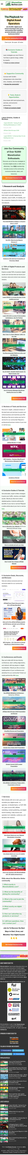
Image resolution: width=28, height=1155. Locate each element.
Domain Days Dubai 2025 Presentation (14, 747)
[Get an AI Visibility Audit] (14, 9)
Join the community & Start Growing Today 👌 (14, 38)
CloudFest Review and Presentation (14, 731)
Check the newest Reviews (18, 481)
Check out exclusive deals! (13, 108)
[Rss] (9, 1149)
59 (20, 1084)
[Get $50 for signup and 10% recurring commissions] (14, 956)
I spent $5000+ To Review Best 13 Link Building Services (18, 1118)
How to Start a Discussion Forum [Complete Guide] (18, 1081)
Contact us (16, 1152)
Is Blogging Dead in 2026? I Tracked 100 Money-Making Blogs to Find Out (18, 1126)
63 (18, 1072)
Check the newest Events (18, 788)
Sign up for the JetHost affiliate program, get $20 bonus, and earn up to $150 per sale (14, 624)
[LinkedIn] (13, 1149)
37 (17, 1098)
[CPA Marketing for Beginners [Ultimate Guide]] (4, 1089)
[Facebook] (10, 1149)
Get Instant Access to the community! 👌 (13, 178)
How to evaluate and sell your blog (14, 545)
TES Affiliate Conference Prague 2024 (13, 783)
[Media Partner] (14, 985)
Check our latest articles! (12, 63)
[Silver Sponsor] (14, 1039)
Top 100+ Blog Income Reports (14, 240)
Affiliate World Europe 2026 (11, 130)
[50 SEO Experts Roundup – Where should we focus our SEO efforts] (4, 1076)
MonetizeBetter (7, 1050)
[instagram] (15, 1149)
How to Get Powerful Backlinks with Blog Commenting (17, 1062)
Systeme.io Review (14, 477)
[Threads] (17, 1149)
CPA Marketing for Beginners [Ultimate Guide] (16, 1088)
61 (19, 1077)
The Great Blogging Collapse (11, 221)
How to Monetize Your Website (10, 526)
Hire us (22, 1152)
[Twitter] (12, 1149)
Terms (12, 1150)
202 (21, 1064)
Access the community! (12, 84)
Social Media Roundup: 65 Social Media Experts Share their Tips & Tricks (18, 1069)
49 (19, 1090)
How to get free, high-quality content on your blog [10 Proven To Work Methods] (17, 1095)
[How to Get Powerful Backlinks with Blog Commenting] (4, 1063)
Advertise (5, 1152)
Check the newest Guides (18, 567)
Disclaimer (23, 1150)
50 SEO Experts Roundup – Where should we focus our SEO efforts (18, 1075)
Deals (10, 1152)
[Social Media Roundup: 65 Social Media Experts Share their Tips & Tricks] (4, 1069)
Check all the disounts (19, 648)
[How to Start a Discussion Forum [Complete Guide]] (4, 1083)
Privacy (17, 1150)
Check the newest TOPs (19, 398)
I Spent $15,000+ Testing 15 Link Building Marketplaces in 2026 (17, 1106)
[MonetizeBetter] (14, 3)
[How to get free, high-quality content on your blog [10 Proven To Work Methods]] (4, 1096)
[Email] (18, 1149)
